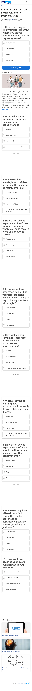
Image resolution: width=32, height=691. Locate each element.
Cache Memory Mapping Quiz (10, 635)
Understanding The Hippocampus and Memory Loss (15, 669)
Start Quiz (16, 68)
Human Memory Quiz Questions (11, 651)
